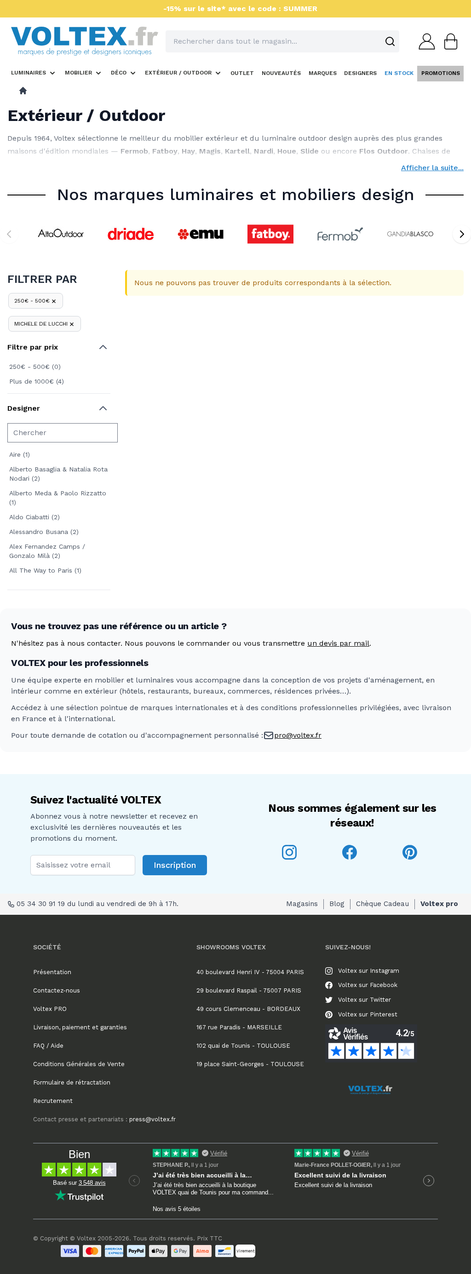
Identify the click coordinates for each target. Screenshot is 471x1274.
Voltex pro (439, 904)
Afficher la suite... (432, 167)
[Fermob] (340, 234)
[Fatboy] (270, 234)
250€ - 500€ (32, 301)
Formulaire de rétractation (71, 1082)
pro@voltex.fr (298, 735)
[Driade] (131, 234)
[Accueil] (23, 90)
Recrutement (53, 1100)
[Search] (390, 41)
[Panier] (448, 41)
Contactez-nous (56, 990)
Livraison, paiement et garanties (80, 1027)
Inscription (175, 865)
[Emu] (201, 234)
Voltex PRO (50, 1008)
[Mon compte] (424, 41)
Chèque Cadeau (382, 904)
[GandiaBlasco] (410, 234)
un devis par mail (338, 643)
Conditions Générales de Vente (79, 1064)
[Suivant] (462, 234)
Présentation (52, 972)
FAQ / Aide (48, 1045)
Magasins (302, 904)
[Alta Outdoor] (61, 234)
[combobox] (282, 41)
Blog (337, 904)
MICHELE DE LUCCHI (41, 324)
